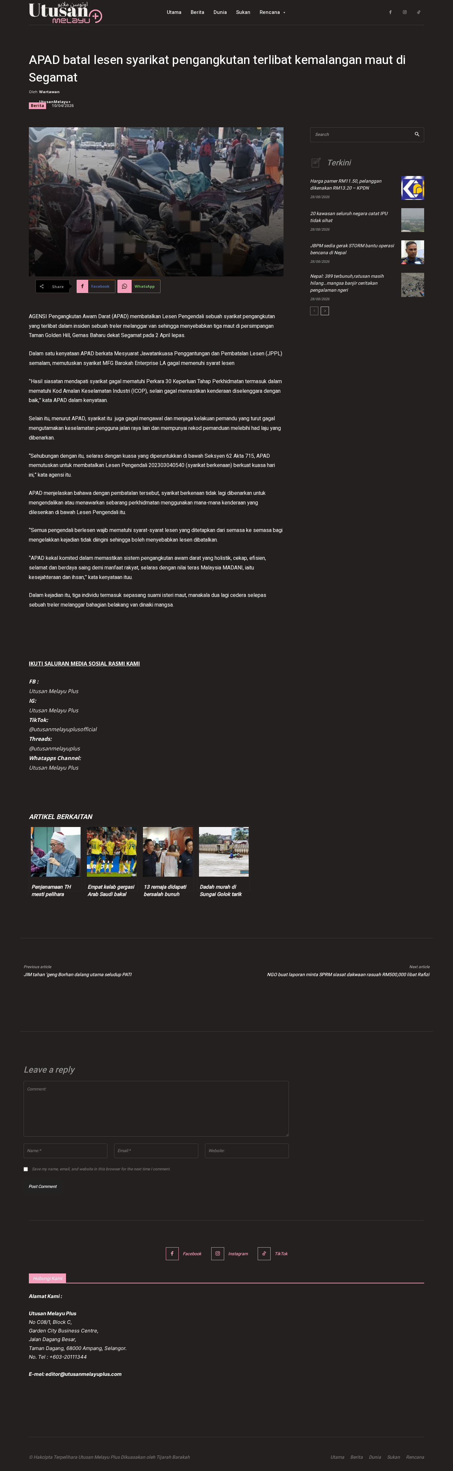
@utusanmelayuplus (54, 748)
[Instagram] (404, 12)
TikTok (281, 1254)
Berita (37, 105)
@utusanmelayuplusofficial (63, 729)
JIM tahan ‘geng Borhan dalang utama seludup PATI (77, 974)
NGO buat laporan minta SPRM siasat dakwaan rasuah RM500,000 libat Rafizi (348, 974)
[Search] (417, 134)
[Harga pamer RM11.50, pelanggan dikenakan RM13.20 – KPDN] (412, 188)
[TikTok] (418, 12)
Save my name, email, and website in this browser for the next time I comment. (101, 1169)
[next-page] (325, 311)
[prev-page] (314, 311)
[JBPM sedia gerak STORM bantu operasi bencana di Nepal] (412, 252)
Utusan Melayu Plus (53, 691)
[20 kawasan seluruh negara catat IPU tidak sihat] (412, 220)
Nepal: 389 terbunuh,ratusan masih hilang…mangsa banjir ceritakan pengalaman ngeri (347, 283)
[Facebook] (390, 12)
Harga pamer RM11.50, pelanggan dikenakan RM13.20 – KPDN (345, 185)
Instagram (238, 1254)
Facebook (192, 1254)
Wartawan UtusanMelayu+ (55, 96)
